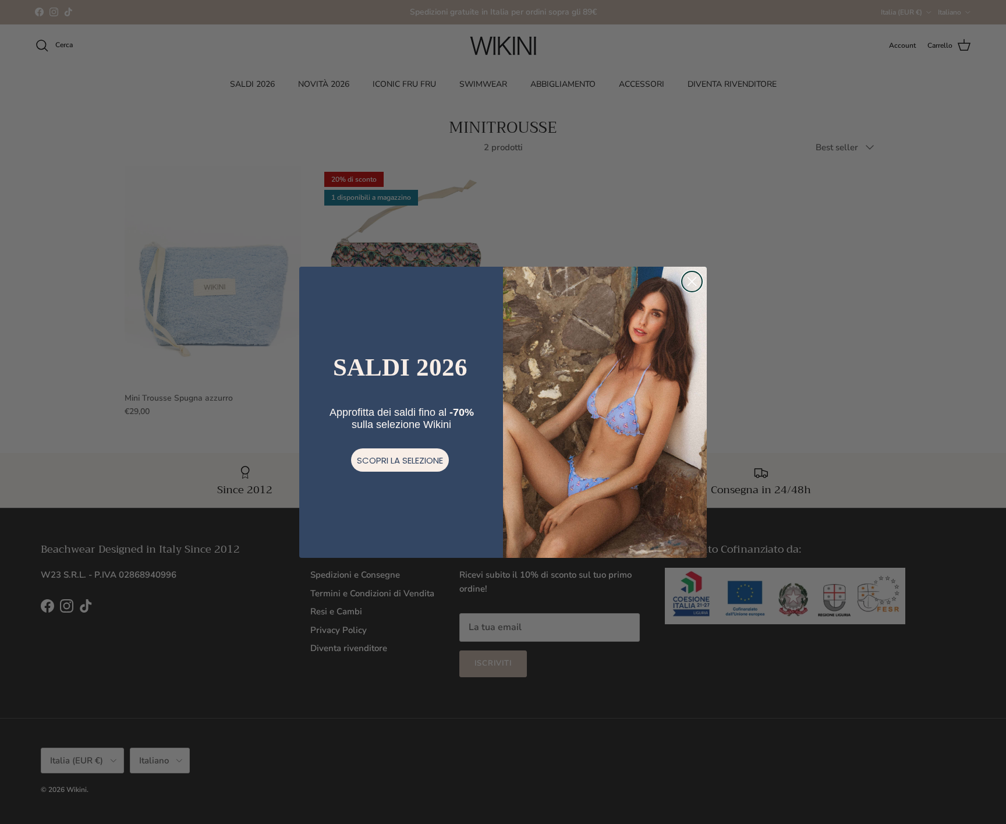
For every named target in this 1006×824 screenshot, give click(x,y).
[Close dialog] (692, 281)
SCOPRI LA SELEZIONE (400, 460)
